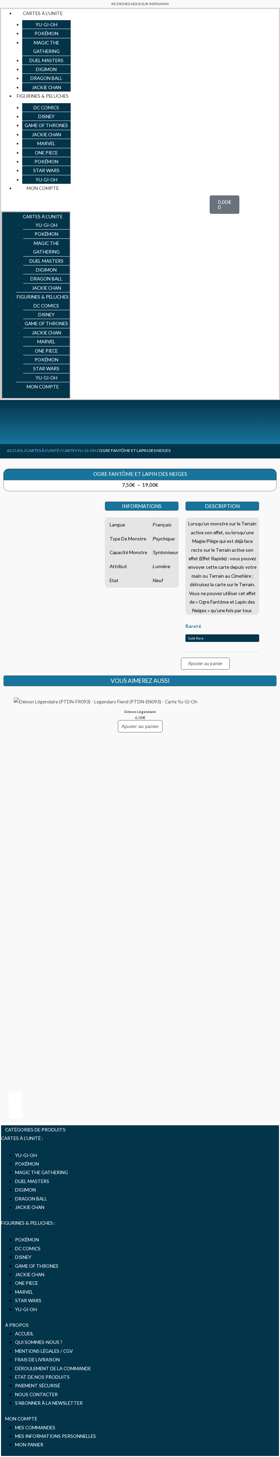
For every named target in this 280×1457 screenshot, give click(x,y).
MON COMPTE (43, 188)
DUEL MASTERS (46, 60)
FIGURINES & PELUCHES (43, 96)
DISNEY (46, 116)
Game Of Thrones (36, 1266)
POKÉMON (46, 33)
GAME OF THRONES (46, 125)
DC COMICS (46, 107)
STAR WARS (46, 170)
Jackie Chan (29, 1207)
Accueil (15, 450)
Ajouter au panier (205, 663)
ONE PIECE (46, 152)
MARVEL (46, 143)
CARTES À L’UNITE (42, 13)
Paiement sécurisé (37, 1385)
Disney (23, 1257)
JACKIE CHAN (46, 87)
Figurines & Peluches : (28, 1223)
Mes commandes (35, 1427)
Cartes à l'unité (42, 450)
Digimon (25, 1190)
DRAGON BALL (46, 78)
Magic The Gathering (41, 1172)
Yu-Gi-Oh (26, 1155)
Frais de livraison (37, 1359)
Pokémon (27, 1239)
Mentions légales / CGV (44, 1351)
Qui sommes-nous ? (38, 1342)
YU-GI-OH (46, 24)
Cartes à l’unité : (22, 1138)
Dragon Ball (31, 1198)
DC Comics (28, 1248)
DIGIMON (46, 69)
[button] (36, 204)
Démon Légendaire (140, 712)
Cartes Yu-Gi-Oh (79, 450)
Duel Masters (32, 1181)
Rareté (193, 626)
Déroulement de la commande (53, 1368)
